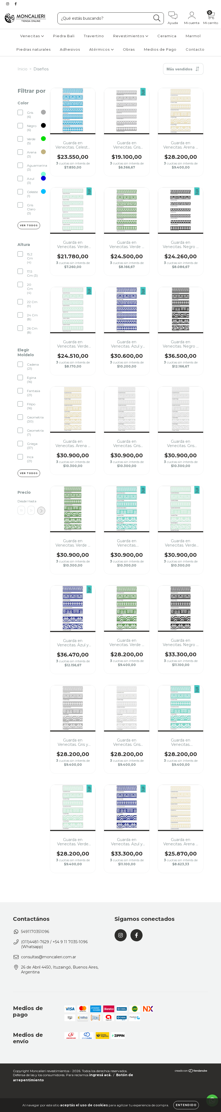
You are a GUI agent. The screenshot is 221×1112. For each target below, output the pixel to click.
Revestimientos (129, 36)
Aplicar (41, 511)
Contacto (195, 49)
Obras (129, 49)
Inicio (22, 69)
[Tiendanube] (191, 1071)
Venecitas (30, 36)
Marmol (193, 36)
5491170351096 (35, 931)
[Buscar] (157, 18)
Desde (21, 501)
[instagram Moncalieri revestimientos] (8, 3)
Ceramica (167, 36)
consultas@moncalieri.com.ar (48, 957)
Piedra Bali (64, 36)
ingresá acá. (100, 1075)
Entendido (186, 1105)
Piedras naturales (33, 49)
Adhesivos (70, 49)
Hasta (31, 501)
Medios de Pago (160, 49)
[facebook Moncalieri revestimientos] (15, 3)
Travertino (94, 36)
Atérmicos (100, 49)
